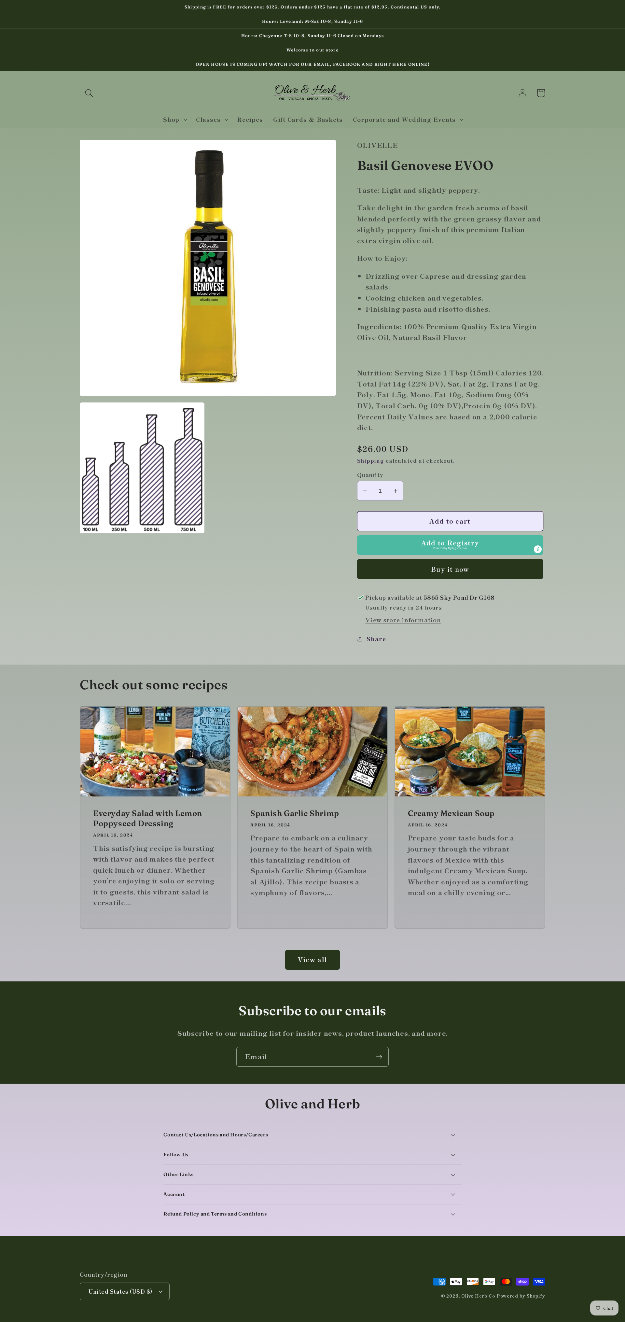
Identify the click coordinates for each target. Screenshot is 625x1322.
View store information (403, 619)
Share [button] (376, 638)
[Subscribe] (379, 1057)
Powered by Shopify (521, 1296)
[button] (89, 93)
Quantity (370, 474)
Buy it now (450, 569)
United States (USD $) (121, 1291)
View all (312, 959)
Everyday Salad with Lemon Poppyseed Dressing (147, 818)
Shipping (370, 460)
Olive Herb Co (478, 1296)
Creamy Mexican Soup (451, 813)
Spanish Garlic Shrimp (294, 813)
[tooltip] (538, 549)
